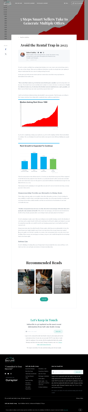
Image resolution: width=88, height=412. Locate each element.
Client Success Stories (30, 373)
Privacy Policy (79, 398)
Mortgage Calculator (43, 376)
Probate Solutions (42, 387)
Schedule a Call (42, 368)
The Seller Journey (42, 3)
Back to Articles (24, 37)
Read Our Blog (29, 380)
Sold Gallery (41, 378)
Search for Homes (30, 368)
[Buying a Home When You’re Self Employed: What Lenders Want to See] (44, 281)
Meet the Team (29, 371)
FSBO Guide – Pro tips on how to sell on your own (43, 382)
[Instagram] (11, 373)
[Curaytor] (12, 381)
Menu (67, 3)
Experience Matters (43, 371)
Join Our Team (42, 373)
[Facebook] (5, 373)
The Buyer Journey (29, 3)
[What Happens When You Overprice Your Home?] (26, 281)
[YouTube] (8, 373)
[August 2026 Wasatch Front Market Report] (62, 281)
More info (66, 409)
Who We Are (18, 3)
